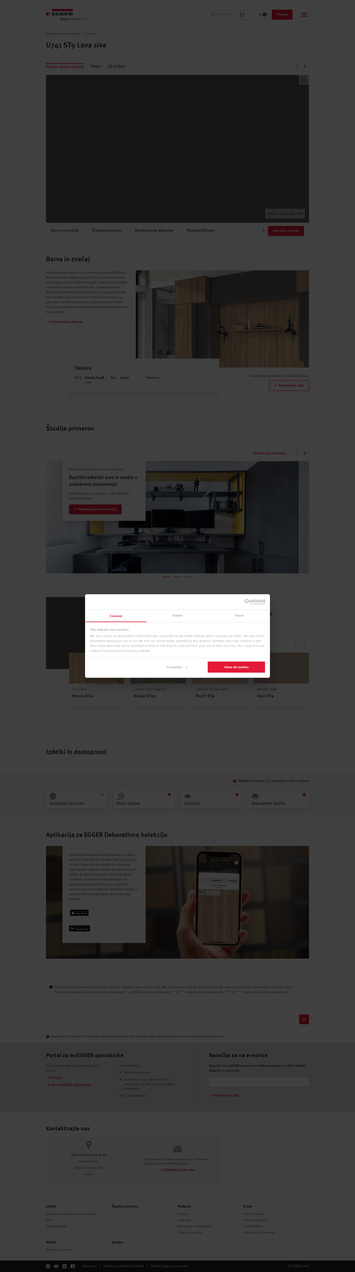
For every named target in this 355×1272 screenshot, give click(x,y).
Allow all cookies (236, 667)
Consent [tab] (116, 616)
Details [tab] (178, 615)
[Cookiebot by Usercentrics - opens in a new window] (247, 602)
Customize (174, 667)
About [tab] (239, 615)
